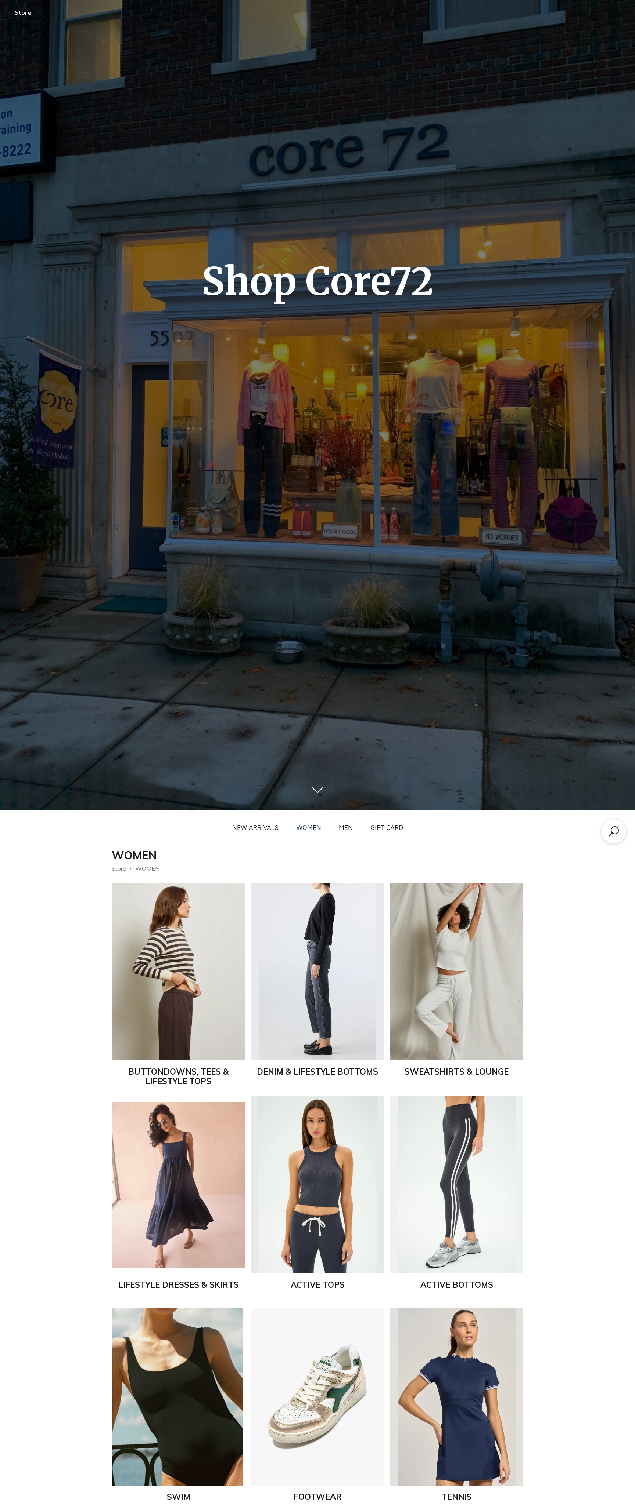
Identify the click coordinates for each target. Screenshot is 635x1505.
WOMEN (308, 828)
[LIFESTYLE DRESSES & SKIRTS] (178, 1184)
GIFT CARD (386, 828)
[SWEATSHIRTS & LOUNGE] (456, 971)
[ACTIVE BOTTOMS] (456, 1184)
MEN (346, 828)
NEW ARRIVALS (255, 828)
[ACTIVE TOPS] (317, 1184)
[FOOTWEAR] (317, 1397)
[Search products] (613, 831)
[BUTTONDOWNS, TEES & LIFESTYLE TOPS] (178, 971)
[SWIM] (178, 1397)
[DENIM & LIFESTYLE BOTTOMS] (317, 971)
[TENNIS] (456, 1397)
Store (23, 12)
